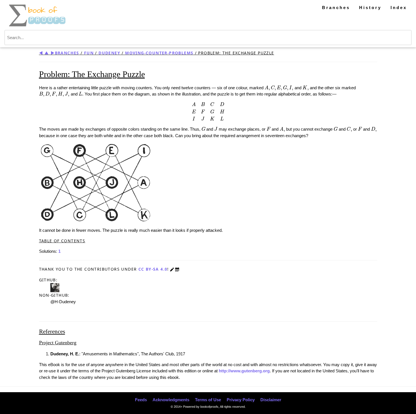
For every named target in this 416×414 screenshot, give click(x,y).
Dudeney (109, 53)
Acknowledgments (171, 399)
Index (399, 7)
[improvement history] (177, 269)
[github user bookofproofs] (54, 287)
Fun (89, 53)
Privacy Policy (241, 399)
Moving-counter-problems (159, 53)
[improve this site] (172, 269)
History (370, 7)
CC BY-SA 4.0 (153, 269)
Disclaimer (270, 399)
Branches (336, 7)
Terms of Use (208, 399)
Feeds (141, 399)
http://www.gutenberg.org (244, 370)
